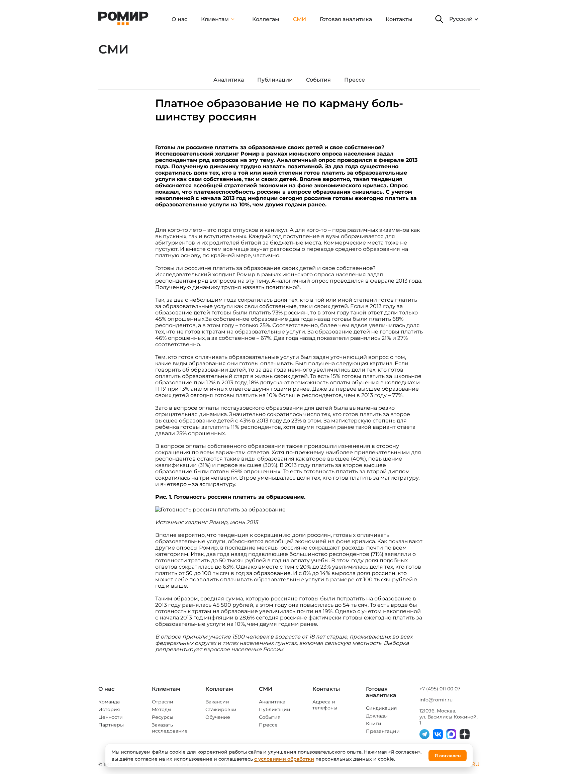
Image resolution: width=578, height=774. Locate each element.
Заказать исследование (170, 728)
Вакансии (217, 702)
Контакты (399, 19)
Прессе (268, 725)
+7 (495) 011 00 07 (439, 689)
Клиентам (215, 19)
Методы (161, 709)
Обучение (217, 717)
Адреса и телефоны (324, 705)
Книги (373, 723)
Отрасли (162, 702)
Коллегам (265, 19)
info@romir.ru (436, 700)
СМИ (299, 19)
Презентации (383, 731)
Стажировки (220, 709)
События (269, 717)
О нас (179, 19)
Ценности (110, 717)
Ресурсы (162, 717)
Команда (109, 702)
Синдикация (381, 708)
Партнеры (111, 725)
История (109, 709)
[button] (439, 19)
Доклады (377, 716)
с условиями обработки (284, 759)
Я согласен (448, 755)
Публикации (274, 709)
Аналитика (272, 702)
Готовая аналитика (346, 19)
